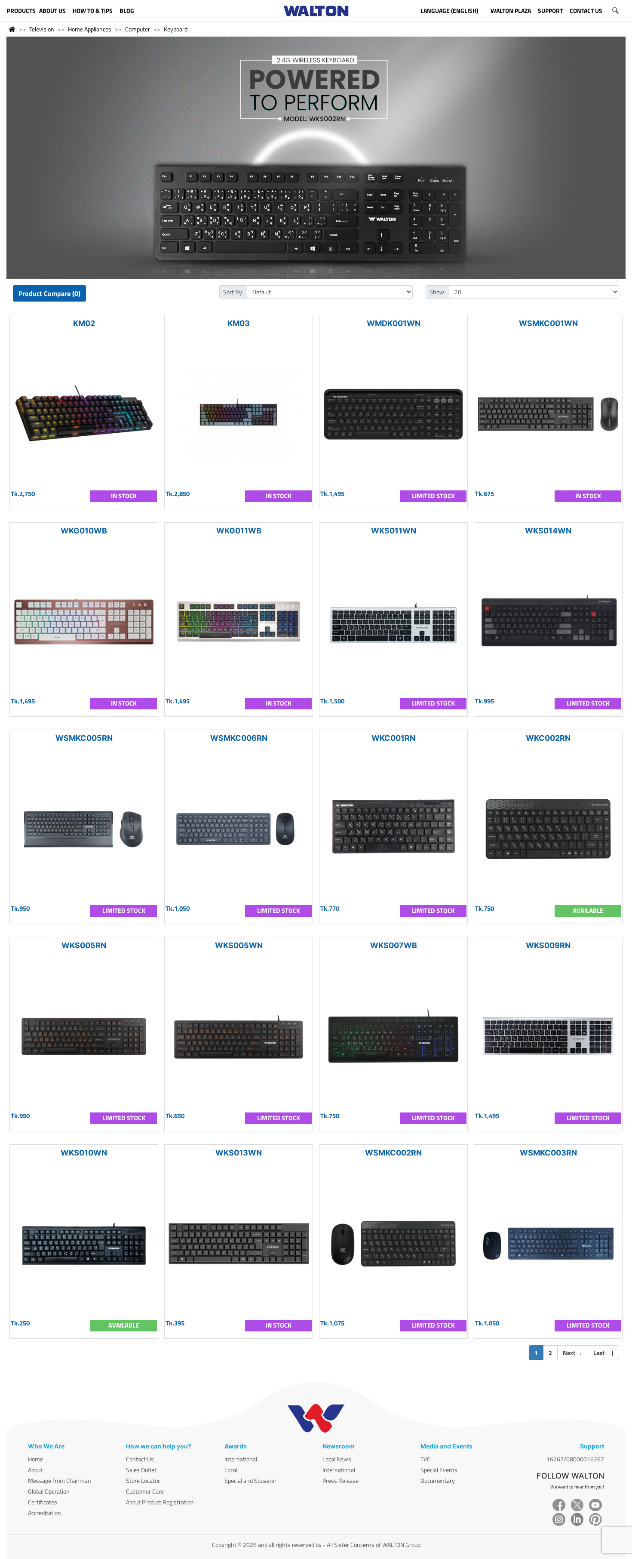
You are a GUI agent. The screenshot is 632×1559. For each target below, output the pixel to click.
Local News (336, 1458)
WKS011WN (393, 530)
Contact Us (140, 1458)
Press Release (340, 1480)
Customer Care (145, 1491)
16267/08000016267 (575, 1458)
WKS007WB (393, 945)
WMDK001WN (393, 323)
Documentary (437, 1480)
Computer (137, 29)
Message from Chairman (59, 1480)
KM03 (238, 323)
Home (35, 1458)
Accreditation (44, 1512)
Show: (437, 291)
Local (230, 1469)
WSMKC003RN (548, 1152)
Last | (603, 1352)
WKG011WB (238, 530)
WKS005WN (239, 945)
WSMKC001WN (548, 323)
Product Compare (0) (49, 293)
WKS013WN (238, 1152)
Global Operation (49, 1491)
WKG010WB (84, 530)
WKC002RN (548, 738)
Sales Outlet (141, 1469)
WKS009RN (548, 945)
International (240, 1458)
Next (573, 1352)
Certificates (42, 1502)
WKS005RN (83, 945)
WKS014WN (548, 530)
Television (41, 29)
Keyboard (175, 29)
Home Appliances (89, 29)
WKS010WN (84, 1152)
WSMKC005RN (84, 738)
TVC (425, 1458)
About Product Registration (160, 1502)
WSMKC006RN (238, 738)
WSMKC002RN (393, 1152)
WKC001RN (393, 738)
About (35, 1469)
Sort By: (233, 291)
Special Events (438, 1469)
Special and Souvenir (250, 1480)
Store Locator (143, 1480)
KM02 (84, 323)
